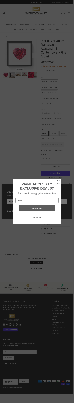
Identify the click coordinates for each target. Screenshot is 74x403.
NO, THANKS (37, 217)
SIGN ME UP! (37, 208)
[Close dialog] (58, 182)
